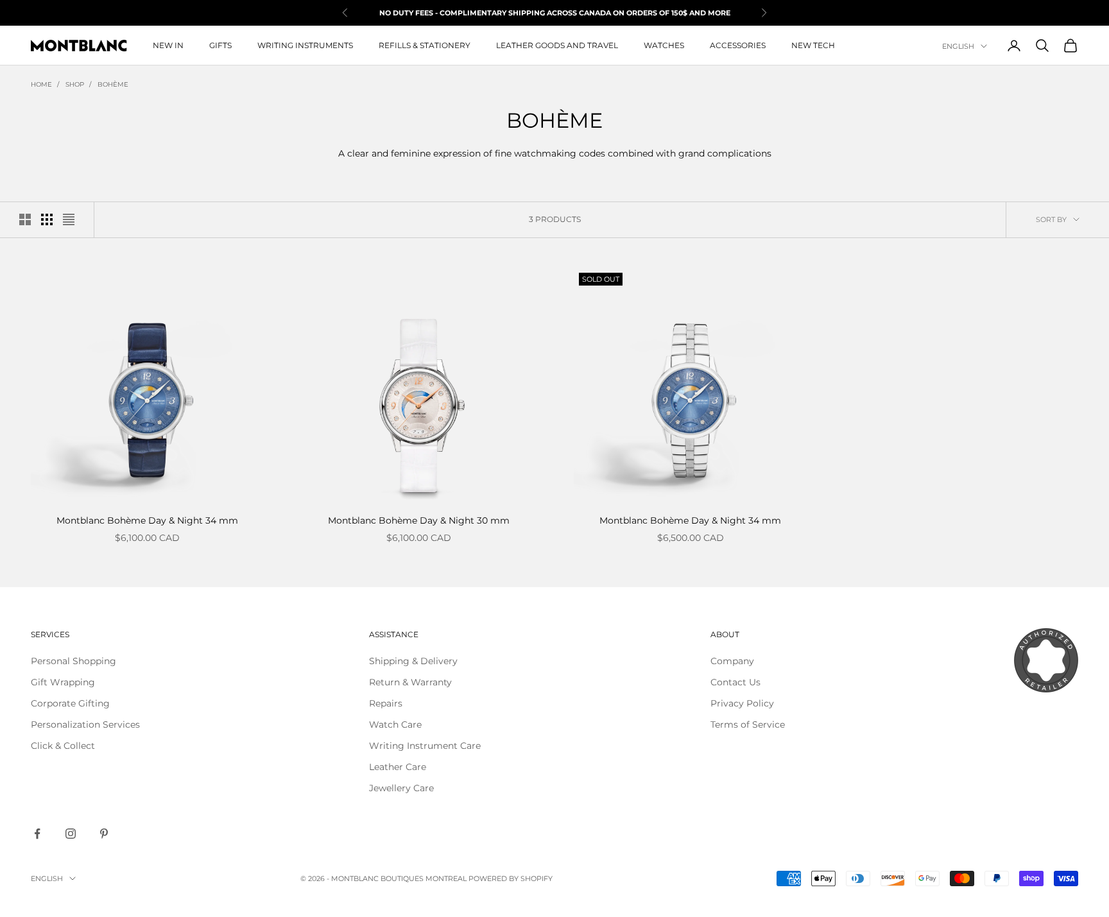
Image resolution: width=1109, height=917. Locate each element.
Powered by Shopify (511, 878)
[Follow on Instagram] (70, 833)
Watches (664, 45)
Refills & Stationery (424, 45)
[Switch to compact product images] (68, 219)
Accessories (738, 45)
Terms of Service (747, 724)
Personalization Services (85, 724)
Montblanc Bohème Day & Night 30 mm (419, 520)
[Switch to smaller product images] (47, 219)
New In (168, 45)
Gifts (220, 45)
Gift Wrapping (63, 682)
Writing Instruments (305, 45)
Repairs (385, 703)
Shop (74, 84)
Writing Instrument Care (425, 745)
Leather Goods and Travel (557, 45)
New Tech (813, 45)
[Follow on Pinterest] (104, 833)
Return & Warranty (410, 682)
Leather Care (397, 767)
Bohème (113, 84)
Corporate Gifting (70, 703)
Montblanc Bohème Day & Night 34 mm (147, 520)
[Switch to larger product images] (25, 219)
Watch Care (395, 724)
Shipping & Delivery (413, 661)
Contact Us (735, 682)
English (958, 46)
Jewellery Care (401, 788)
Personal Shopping (73, 661)
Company (732, 661)
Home (41, 84)
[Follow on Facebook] (37, 833)
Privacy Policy (742, 703)
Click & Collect (63, 745)
